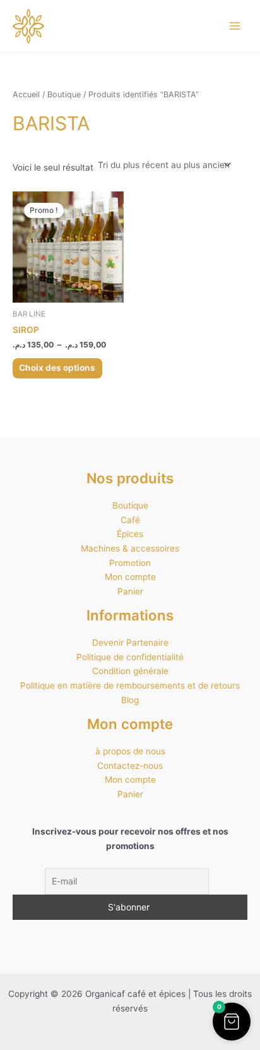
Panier (130, 591)
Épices (130, 534)
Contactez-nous (130, 766)
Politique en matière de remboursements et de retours (130, 685)
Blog (130, 700)
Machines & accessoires (130, 548)
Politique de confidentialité (130, 657)
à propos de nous (130, 751)
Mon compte (130, 577)
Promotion (130, 563)
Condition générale (130, 671)
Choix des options (57, 368)
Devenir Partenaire (130, 642)
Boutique (64, 94)
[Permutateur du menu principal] (235, 26)
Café (130, 520)
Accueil (26, 94)
